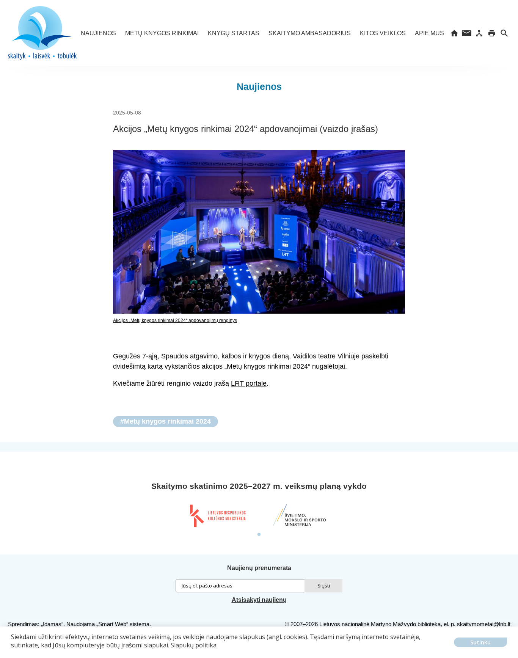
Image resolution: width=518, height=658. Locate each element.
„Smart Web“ (112, 624)
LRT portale (249, 383)
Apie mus (429, 33)
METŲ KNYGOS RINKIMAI (162, 33)
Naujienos (98, 33)
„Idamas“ (52, 624)
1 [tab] (259, 535)
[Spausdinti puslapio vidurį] (491, 33)
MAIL (466, 33)
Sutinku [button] (480, 642)
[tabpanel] (217, 516)
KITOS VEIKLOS (383, 33)
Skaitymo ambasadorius (309, 33)
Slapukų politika (194, 645)
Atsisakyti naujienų (259, 600)
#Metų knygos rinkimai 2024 (165, 421)
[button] (12, 651)
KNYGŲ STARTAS (233, 33)
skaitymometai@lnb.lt (483, 624)
